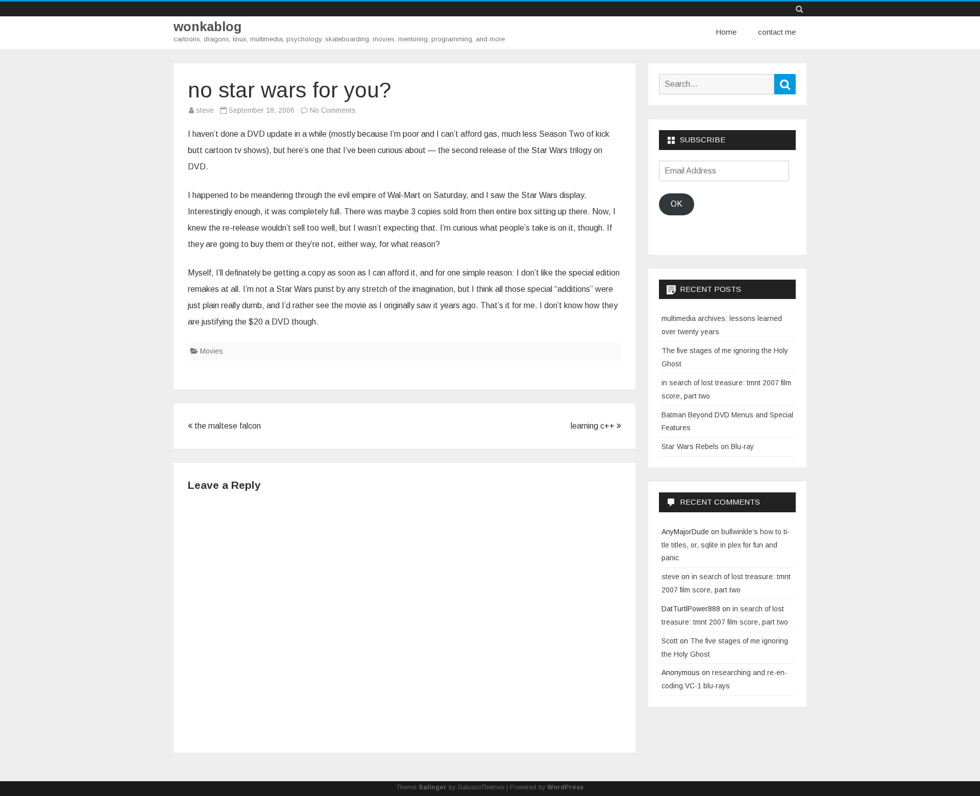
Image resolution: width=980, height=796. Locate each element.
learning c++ (594, 425)
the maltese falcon (226, 425)
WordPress (565, 787)
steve (205, 110)
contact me (777, 32)
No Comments (333, 110)
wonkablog (207, 26)
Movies (211, 351)
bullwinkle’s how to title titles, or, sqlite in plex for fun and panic (726, 545)
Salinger (433, 787)
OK (676, 204)
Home (726, 32)
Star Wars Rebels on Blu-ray (708, 446)
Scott (670, 641)
